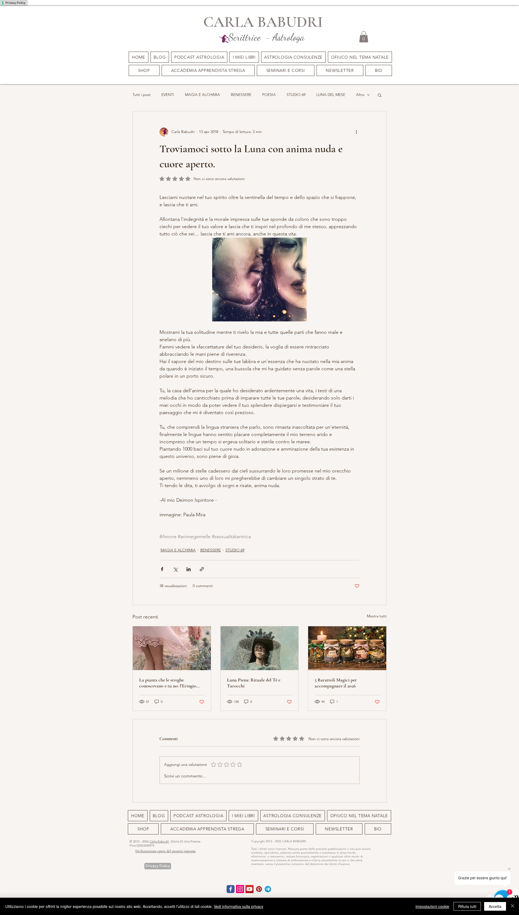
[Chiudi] (512, 906)
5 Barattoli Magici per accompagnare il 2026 (336, 683)
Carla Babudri (159, 841)
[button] (285, 70)
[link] (363, 36)
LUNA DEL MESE (330, 94)
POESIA (269, 94)
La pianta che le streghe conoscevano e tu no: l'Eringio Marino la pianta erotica (167, 683)
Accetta (495, 906)
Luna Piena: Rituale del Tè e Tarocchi (253, 683)
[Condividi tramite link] (201, 569)
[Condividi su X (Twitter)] (175, 569)
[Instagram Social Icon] (240, 889)
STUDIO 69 (296, 94)
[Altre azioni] (356, 132)
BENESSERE (241, 94)
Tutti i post (141, 94)
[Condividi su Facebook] (162, 569)
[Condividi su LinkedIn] (188, 569)
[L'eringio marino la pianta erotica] (172, 648)
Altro (360, 94)
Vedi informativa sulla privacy (238, 906)
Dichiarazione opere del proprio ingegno (165, 851)
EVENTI (167, 94)
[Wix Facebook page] (231, 889)
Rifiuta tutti (467, 906)
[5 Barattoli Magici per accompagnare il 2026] (347, 648)
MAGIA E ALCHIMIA (202, 94)
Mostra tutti (377, 616)
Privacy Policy (15, 3)
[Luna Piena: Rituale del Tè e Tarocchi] (260, 648)
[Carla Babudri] (249, 889)
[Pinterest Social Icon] (259, 889)
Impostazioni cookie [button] (432, 906)
